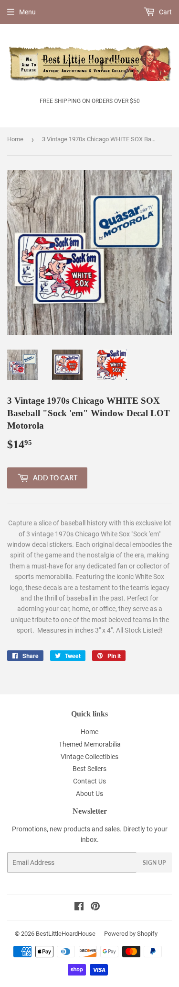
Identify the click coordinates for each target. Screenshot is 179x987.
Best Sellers (89, 768)
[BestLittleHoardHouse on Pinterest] (95, 907)
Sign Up (154, 862)
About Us (89, 793)
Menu (27, 12)
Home (15, 139)
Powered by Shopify (131, 933)
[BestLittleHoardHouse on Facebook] (79, 907)
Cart (165, 12)
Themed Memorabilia (90, 744)
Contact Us (89, 781)
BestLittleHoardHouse (65, 933)
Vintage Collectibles (89, 756)
